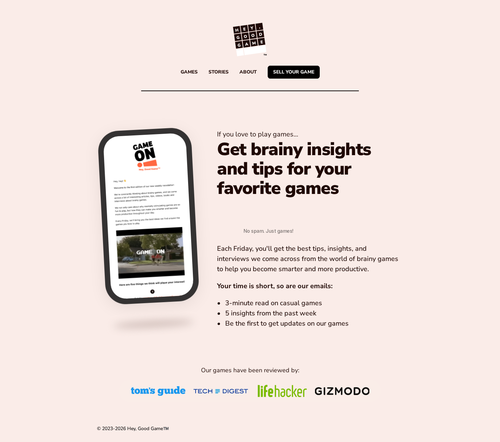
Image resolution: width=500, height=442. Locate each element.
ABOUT (248, 72)
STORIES (219, 72)
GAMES (189, 72)
